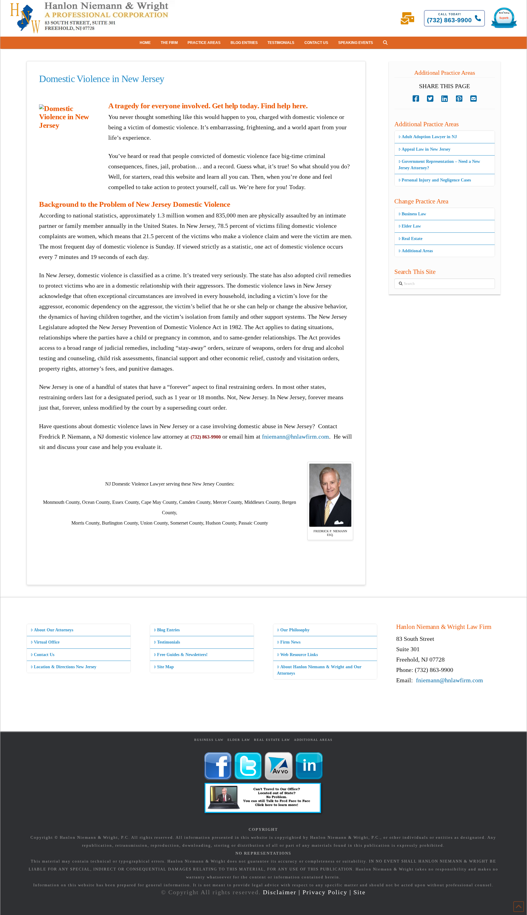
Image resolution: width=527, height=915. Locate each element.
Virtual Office (46, 642)
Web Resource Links (299, 654)
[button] (385, 42)
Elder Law (411, 226)
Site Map (165, 667)
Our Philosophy (295, 630)
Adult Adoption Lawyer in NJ (429, 137)
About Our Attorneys (53, 630)
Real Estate (412, 238)
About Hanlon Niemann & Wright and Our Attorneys (319, 670)
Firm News (290, 642)
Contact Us (44, 654)
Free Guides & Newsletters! (182, 654)
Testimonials (168, 642)
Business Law (414, 214)
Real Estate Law (272, 739)
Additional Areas (417, 251)
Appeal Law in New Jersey (426, 149)
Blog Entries (168, 630)
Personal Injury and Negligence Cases (436, 180)
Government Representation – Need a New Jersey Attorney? (439, 164)
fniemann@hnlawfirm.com (295, 436)
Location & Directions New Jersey (65, 667)
